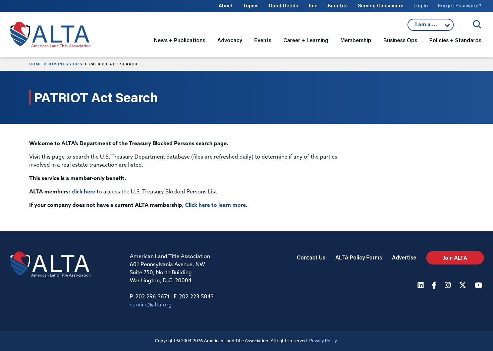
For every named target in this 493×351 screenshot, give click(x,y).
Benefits (338, 5)
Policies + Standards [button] (455, 40)
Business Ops (65, 64)
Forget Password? (459, 5)
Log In (421, 5)
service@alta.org (151, 305)
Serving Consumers (380, 5)
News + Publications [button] (179, 40)
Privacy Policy (323, 341)
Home (35, 64)
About (226, 5)
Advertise (404, 257)
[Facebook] (435, 285)
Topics (251, 5)
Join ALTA (455, 257)
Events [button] (262, 40)
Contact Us (311, 257)
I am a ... (430, 26)
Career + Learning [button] (305, 40)
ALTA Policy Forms (358, 257)
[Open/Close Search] (477, 24)
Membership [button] (355, 40)
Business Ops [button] (400, 40)
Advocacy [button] (229, 40)
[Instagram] (448, 285)
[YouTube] (479, 285)
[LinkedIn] (421, 285)
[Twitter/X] (463, 285)
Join (313, 5)
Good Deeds (283, 5)
